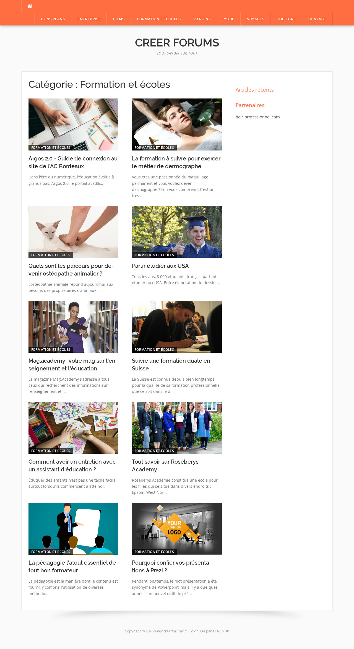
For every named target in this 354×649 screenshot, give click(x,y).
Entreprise (89, 19)
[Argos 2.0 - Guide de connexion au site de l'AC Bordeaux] (73, 124)
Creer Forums (177, 42)
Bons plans (53, 19)
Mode (229, 19)
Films (118, 19)
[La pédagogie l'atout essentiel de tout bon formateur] (73, 529)
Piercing (202, 19)
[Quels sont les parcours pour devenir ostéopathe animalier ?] (73, 232)
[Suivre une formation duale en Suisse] (177, 327)
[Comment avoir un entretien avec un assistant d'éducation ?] (73, 428)
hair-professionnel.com (258, 117)
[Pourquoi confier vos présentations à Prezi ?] (177, 529)
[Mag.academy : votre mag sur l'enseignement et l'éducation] (73, 327)
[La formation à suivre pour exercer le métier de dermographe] (177, 124)
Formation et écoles (159, 19)
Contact (317, 19)
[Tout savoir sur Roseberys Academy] (177, 428)
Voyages (255, 19)
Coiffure (286, 19)
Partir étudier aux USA (160, 266)
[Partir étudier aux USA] (177, 232)
